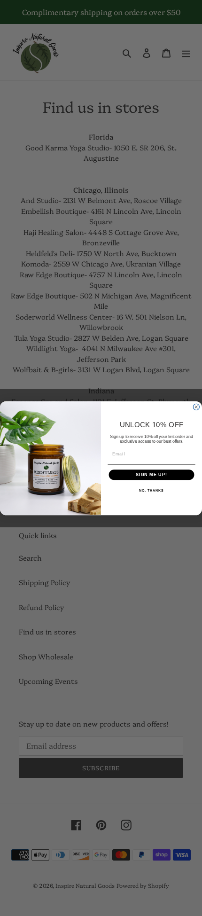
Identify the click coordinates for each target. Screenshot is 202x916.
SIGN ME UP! (151, 474)
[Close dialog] (196, 407)
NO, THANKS (151, 490)
